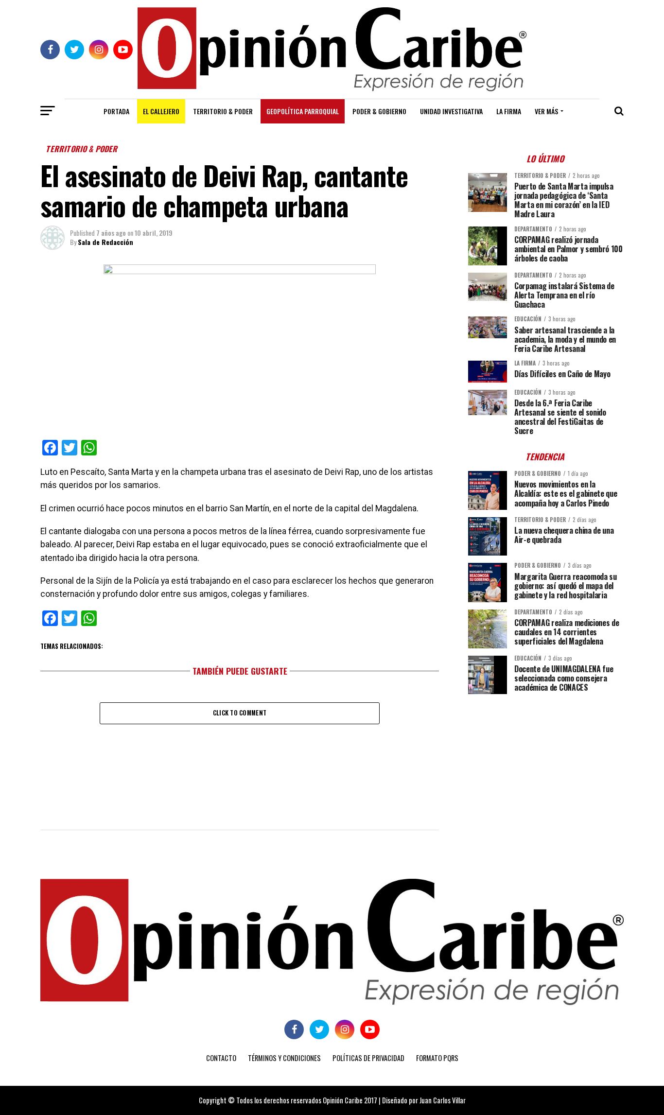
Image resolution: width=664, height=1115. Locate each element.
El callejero (161, 111)
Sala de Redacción (105, 242)
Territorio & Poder (223, 111)
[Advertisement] (546, 769)
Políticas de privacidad (368, 1058)
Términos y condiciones (284, 1058)
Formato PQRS (437, 1058)
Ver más (546, 111)
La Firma (508, 111)
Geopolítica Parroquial (302, 111)
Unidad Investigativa (451, 111)
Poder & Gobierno (379, 111)
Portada (116, 111)
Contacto (221, 1058)
